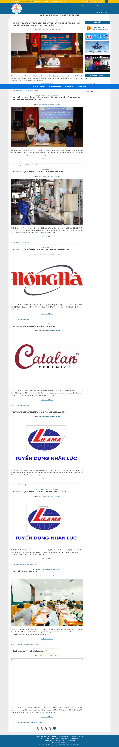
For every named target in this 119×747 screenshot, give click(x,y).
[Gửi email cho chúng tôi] (101, 1)
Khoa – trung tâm (66, 6)
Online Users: (90, 79)
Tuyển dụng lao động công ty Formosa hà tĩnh (31, 651)
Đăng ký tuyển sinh (27, 1)
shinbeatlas (57, 655)
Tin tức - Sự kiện (53, 489)
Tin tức (47, 648)
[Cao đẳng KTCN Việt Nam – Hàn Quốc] (17, 8)
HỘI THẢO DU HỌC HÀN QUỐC (25, 571)
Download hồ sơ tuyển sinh (43, 1)
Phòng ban (55, 6)
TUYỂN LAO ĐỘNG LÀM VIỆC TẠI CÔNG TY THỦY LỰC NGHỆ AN (38, 172)
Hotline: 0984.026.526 (60, 1)
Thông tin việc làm (52, 21)
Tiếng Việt (85, 1)
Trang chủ (40, 6)
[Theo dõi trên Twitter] (99, 1)
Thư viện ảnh (15, 1)
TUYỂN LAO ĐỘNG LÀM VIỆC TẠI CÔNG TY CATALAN (34, 326)
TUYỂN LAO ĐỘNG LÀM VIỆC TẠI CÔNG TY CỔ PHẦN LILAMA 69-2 (39, 492)
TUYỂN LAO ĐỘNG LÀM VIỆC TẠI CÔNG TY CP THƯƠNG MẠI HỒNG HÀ (41, 249)
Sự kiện (35, 569)
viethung (57, 29)
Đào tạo (76, 6)
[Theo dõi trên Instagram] (96, 1)
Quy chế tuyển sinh (39, 86)
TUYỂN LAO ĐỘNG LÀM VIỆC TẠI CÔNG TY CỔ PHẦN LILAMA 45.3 (39, 412)
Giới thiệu (47, 6)
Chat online (69, 86)
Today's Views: (91, 84)
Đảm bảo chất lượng (87, 6)
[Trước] (38, 728)
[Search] (106, 1)
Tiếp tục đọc (46, 159)
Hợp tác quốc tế (101, 12)
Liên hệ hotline (82, 86)
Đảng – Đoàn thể (101, 6)
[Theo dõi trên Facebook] (93, 1)
